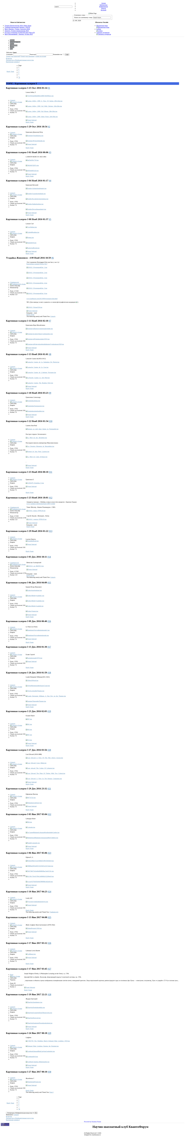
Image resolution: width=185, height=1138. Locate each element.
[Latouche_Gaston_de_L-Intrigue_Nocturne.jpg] (41, 372)
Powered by (87, 1121)
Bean (11, 974)
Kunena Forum (96, 1121)
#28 (49, 994)
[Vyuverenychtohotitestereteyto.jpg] (37, 901)
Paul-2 (51, 1092)
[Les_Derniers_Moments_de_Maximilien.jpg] (40, 446)
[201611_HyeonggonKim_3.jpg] (36, 278)
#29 (49, 1033)
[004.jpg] (29, 822)
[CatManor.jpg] (31, 954)
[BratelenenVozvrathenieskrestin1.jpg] (38, 630)
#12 (50, 497)
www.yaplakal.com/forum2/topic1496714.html (40, 504)
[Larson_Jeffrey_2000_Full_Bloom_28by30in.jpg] (41, 111)
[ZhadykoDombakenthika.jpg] (35, 1007)
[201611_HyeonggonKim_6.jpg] (36, 293)
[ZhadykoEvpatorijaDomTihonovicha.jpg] (39, 1013)
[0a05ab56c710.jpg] (32, 160)
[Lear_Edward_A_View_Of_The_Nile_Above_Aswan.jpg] (44, 758)
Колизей (103, 10)
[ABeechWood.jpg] (32, 680)
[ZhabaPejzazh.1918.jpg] (34, 928)
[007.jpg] (29, 735)
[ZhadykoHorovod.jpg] (33, 1018)
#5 (50, 219)
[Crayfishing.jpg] (31, 227)
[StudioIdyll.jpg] (31, 243)
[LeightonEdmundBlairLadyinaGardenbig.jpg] (40, 1051)
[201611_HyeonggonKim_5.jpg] (36, 288)
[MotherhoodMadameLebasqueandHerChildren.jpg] (42, 838)
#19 (49, 711)
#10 (50, 421)
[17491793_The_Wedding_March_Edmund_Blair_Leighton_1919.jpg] (48, 1041)
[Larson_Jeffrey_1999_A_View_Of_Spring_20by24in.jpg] (44, 101)
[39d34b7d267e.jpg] (32, 165)
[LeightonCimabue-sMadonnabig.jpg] (37, 1062)
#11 (50, 472)
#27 (49, 969)
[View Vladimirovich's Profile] (18, 284)
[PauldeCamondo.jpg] (33, 843)
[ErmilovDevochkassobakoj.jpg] (36, 209)
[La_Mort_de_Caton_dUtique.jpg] (36, 457)
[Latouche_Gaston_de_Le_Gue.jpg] (37, 367)
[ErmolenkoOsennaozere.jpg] (35, 406)
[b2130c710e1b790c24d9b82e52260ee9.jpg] (40, 876)
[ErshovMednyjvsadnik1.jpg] (35, 595)
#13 (50, 531)
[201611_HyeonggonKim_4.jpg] (36, 283)
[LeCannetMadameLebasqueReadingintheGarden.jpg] (42, 832)
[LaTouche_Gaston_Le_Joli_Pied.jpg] (38, 378)
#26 (49, 943)
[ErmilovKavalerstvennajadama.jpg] (37, 199)
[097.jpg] (29, 719)
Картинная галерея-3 (13, 62)
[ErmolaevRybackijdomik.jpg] (35, 141)
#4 (50, 180)
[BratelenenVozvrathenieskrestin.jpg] (37, 635)
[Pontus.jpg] (30, 237)
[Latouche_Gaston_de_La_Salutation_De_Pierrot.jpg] (42, 362)
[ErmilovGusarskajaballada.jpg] (36, 193)
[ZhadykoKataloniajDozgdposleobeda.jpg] (39, 1023)
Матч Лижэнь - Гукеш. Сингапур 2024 (17, 29)
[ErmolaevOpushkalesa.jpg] (34, 135)
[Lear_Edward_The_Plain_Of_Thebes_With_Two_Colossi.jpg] (45, 773)
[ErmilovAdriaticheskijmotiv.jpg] (36, 188)
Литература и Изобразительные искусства (20, 60)
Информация (103, 6)
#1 (49, 88)
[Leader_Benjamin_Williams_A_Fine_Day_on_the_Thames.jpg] (46, 696)
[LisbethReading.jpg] (32, 232)
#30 (49, 1072)
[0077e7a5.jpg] (31, 797)
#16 (49, 621)
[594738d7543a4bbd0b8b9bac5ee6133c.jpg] (40, 871)
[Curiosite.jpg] (30, 827)
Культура (9, 58)
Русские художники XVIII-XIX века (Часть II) (20, 32)
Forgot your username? (28, 56)
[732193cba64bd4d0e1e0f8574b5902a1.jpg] (39, 96)
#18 (49, 672)
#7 (50, 321)
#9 (50, 393)
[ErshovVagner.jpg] (32, 611)
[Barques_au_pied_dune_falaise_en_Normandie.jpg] (42, 429)
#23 (49, 853)
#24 (49, 891)
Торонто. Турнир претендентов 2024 (17, 31)
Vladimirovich (14, 282)
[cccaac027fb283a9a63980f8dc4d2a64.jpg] (39, 881)
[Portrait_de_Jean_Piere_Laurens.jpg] (37, 451)
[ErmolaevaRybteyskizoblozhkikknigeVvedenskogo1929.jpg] (45, 344)
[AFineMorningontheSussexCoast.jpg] (38, 685)
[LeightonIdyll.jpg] (32, 1056)
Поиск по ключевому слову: (83, 17)
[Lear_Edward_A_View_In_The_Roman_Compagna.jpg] (44, 778)
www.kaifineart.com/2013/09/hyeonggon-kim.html (41, 298)
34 (19, 77)
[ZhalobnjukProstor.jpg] (33, 1082)
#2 (49, 126)
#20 (49, 750)
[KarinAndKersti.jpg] (32, 248)
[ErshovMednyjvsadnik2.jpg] (35, 601)
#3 (50, 152)
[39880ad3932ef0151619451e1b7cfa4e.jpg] (39, 866)
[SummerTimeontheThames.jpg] (36, 701)
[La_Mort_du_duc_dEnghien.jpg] (36, 438)
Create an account (40, 56)
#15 (49, 582)
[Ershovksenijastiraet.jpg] (34, 590)
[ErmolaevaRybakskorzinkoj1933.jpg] (38, 339)
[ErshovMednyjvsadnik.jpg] (34, 606)
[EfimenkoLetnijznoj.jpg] (34, 803)
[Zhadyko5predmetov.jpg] (34, 1002)
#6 (52, 258)
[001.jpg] (29, 724)
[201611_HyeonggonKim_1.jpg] (36, 267)
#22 (49, 814)
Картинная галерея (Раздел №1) (36, 264)
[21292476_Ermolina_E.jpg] (35, 483)
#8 (50, 354)
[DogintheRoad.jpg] (32, 541)
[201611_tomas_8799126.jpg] (35, 510)
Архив (103, 3)
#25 (49, 917)
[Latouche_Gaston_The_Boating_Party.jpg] (39, 383)
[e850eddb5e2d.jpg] (32, 170)
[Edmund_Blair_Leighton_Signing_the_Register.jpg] (42, 1046)
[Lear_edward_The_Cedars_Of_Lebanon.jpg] (40, 768)
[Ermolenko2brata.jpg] (33, 401)
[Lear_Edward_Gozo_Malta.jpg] (36, 763)
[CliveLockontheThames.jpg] (35, 691)
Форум (103, 8)
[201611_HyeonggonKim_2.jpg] (36, 272)
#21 (49, 788)
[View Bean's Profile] (15, 976)
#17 (49, 647)
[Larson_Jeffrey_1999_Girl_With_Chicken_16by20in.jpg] (44, 106)
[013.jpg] (29, 740)
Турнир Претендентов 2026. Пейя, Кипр (18, 25)
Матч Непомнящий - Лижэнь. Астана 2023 (19, 34)
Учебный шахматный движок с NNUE (17, 27)
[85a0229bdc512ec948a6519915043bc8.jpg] (40, 861)
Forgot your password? (13, 56)
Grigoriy (12, 100)
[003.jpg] (29, 729)
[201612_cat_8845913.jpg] (35, 566)
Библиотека (103, 5)
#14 (49, 557)
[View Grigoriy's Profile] (16, 102)
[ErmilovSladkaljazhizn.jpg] (34, 204)
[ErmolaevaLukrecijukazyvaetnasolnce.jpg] (39, 334)
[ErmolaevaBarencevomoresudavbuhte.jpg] (39, 328)
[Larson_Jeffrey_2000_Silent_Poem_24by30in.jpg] (42, 116)
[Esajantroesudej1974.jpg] (34, 658)
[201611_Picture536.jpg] (34, 307)
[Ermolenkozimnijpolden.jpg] (35, 411)
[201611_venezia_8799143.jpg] (36, 519)
